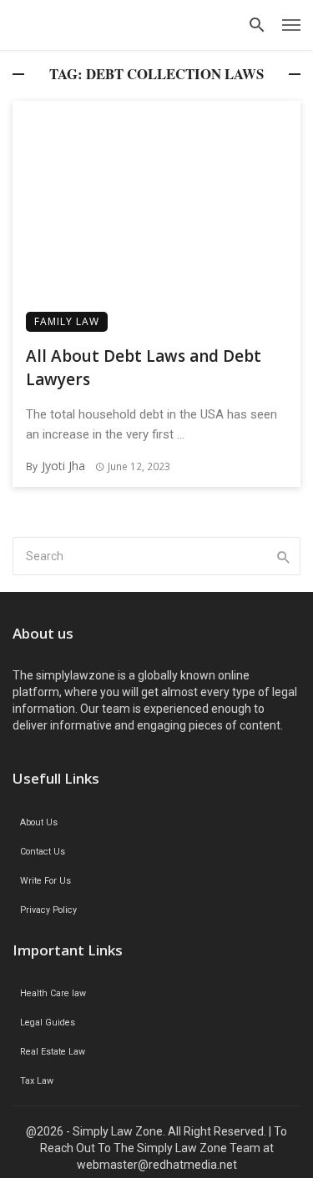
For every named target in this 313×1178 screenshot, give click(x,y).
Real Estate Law (52, 1051)
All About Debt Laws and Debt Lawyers (143, 368)
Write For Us (45, 880)
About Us (39, 822)
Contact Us (42, 851)
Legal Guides (47, 1022)
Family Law (66, 321)
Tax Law (36, 1080)
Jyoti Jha (63, 466)
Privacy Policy (48, 910)
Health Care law (53, 993)
